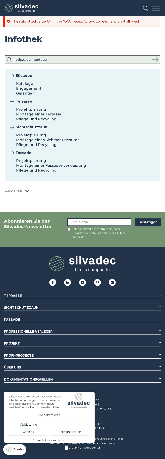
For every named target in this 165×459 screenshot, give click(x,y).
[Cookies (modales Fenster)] (15, 450)
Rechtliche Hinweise (63, 443)
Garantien (25, 93)
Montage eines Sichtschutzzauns (47, 140)
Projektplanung (31, 109)
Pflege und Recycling (36, 119)
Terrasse (24, 101)
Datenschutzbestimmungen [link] (49, 440)
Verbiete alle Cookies (28, 428)
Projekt (12, 343)
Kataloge (24, 83)
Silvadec (24, 75)
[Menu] (156, 8)
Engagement (28, 88)
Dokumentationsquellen (28, 379)
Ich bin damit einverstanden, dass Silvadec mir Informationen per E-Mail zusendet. (99, 233)
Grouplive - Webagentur (84, 447)
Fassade (23, 153)
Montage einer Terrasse (38, 114)
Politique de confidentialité (97, 443)
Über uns (12, 367)
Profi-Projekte (19, 355)
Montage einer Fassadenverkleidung (51, 165)
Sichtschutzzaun (31, 127)
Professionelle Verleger (28, 331)
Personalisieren (70, 432)
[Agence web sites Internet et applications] (66, 447)
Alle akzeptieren (49, 415)
